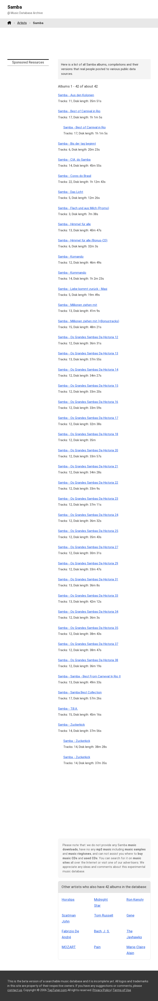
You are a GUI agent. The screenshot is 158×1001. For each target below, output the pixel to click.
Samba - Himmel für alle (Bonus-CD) (82, 240)
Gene (130, 915)
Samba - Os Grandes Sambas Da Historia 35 (88, 628)
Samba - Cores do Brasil (74, 176)
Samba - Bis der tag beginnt (77, 143)
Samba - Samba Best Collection (80, 692)
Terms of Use (122, 990)
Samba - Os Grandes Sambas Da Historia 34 (88, 612)
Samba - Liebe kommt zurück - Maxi (82, 289)
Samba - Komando (71, 256)
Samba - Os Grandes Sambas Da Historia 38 (88, 660)
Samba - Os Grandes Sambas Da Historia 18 (88, 434)
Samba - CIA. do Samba (74, 159)
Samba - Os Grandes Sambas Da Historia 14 (88, 369)
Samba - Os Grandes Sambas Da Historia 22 (88, 482)
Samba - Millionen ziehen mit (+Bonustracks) (88, 321)
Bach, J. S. (102, 931)
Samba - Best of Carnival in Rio (79, 111)
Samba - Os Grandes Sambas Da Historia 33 (88, 595)
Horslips (68, 899)
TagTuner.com (57, 990)
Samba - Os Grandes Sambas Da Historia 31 (88, 579)
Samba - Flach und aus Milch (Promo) (83, 208)
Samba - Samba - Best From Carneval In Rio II (89, 676)
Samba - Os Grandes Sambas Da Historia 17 (88, 418)
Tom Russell (103, 915)
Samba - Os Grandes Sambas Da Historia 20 (88, 450)
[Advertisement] (79, 43)
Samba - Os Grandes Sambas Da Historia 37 (88, 644)
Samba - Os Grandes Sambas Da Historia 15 (88, 385)
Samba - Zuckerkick (71, 725)
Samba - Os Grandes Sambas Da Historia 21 (88, 466)
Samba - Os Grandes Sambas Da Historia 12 (88, 337)
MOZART (69, 947)
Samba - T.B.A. (68, 708)
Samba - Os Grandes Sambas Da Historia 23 (88, 499)
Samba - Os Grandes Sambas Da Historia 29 (88, 563)
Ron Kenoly (135, 899)
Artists (22, 23)
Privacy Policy (102, 990)
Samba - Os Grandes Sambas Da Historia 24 (88, 515)
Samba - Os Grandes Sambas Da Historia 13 (88, 353)
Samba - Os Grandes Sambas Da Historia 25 (88, 531)
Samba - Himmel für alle (74, 224)
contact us (14, 990)
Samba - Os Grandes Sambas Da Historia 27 (88, 547)
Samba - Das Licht (70, 192)
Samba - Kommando (72, 272)
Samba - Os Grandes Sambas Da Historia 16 (88, 402)
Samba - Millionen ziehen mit (77, 305)
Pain (97, 947)
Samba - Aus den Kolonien (76, 95)
